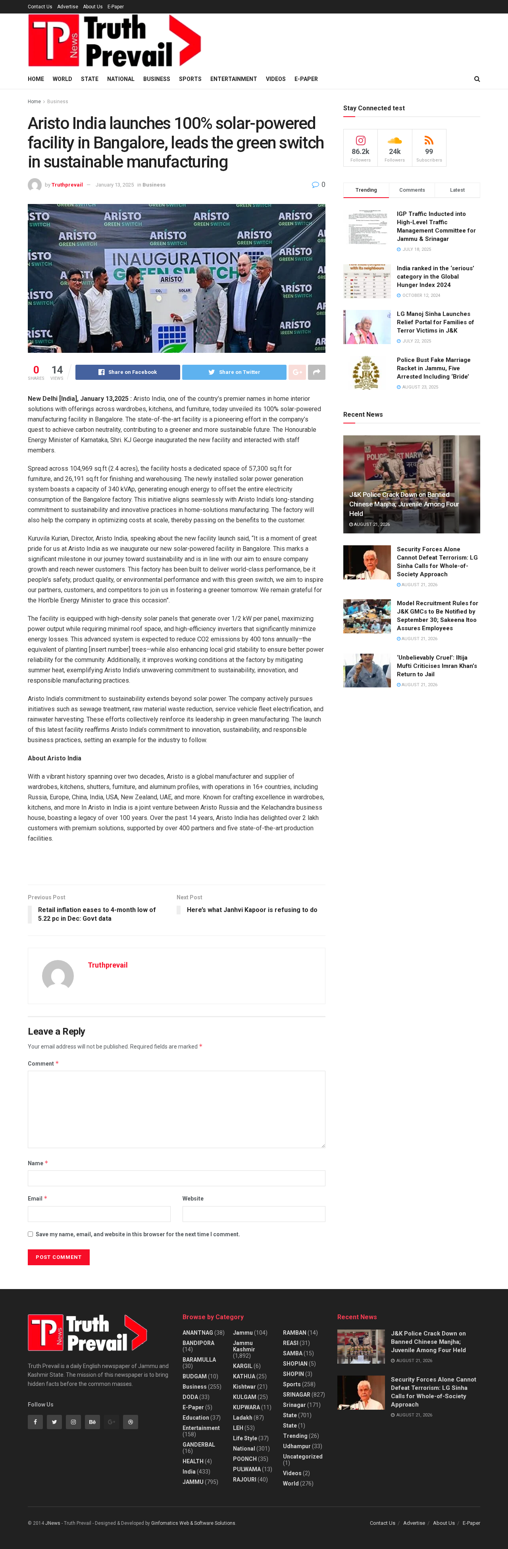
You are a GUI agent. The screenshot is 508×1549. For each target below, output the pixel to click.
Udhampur (297, 1446)
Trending (295, 1436)
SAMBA (292, 1353)
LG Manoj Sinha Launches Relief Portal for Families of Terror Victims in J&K (435, 322)
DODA (190, 1397)
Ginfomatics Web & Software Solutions (193, 1523)
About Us (93, 7)
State (89, 79)
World (62, 79)
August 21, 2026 (371, 524)
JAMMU (193, 1482)
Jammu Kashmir (244, 1346)
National (121, 79)
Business (156, 79)
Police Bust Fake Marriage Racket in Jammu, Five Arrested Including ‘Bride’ (434, 368)
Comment (43, 1063)
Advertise (67, 7)
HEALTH (193, 1461)
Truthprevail (67, 185)
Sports (190, 79)
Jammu (243, 1333)
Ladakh (242, 1417)
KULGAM (244, 1397)
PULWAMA (247, 1469)
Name (38, 1163)
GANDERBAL (199, 1444)
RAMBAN (294, 1333)
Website (193, 1198)
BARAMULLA (199, 1360)
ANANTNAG (198, 1333)
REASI (290, 1343)
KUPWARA (246, 1407)
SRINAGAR (296, 1394)
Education (196, 1417)
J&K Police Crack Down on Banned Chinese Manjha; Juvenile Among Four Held (404, 504)
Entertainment (233, 79)
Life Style (245, 1438)
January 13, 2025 (115, 185)
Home (36, 79)
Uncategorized (303, 1456)
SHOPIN (293, 1374)
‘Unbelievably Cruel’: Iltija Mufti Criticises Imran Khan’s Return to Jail (437, 666)
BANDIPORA (198, 1343)
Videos (276, 79)
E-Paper (116, 7)
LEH (238, 1428)
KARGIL (242, 1366)
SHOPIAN (295, 1363)
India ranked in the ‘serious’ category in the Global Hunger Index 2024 (435, 277)
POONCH (245, 1459)
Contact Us (40, 7)
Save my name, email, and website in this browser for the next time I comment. (138, 1234)
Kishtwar (244, 1387)
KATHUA (244, 1376)
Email (38, 1198)
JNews (52, 1523)
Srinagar (294, 1405)
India (189, 1471)
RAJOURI (244, 1479)
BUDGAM (195, 1376)
